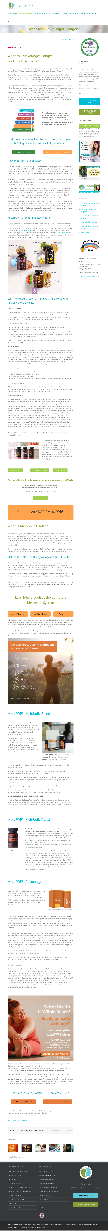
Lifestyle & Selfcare (46, 1171)
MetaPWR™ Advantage (25, 882)
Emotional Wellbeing (47, 1183)
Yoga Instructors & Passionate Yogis (20, 1187)
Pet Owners (12, 1179)
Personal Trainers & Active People (20, 1191)
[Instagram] (42, 1207)
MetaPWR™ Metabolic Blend (29, 714)
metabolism (19, 1120)
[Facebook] (40, 1207)
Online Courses (45, 1195)
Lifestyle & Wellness (12, 1120)
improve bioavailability (25, 230)
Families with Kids (15, 1175)
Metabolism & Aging (47, 1179)
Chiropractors (13, 1203)
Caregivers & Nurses (15, 1183)
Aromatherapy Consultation (49, 1191)
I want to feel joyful (86, 232)
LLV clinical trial (63, 233)
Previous (64, 39)
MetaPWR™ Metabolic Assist (29, 819)
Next (70, 39)
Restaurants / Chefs (15, 1207)
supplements (25, 1120)
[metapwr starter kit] (40, 996)
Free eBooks (44, 1199)
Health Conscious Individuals (18, 1171)
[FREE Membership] (89, 125)
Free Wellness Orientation (48, 1187)
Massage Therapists (15, 1195)
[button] (8, 21)
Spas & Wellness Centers (17, 1199)
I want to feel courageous (88, 222)
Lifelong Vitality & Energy (48, 1175)
